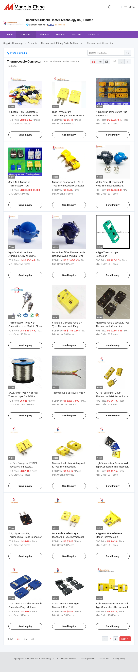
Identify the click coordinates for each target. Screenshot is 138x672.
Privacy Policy (119, 658)
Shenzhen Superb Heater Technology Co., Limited (59, 20)
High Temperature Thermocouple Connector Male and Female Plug (68, 115)
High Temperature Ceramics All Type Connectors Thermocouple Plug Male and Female (112, 607)
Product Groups (18, 52)
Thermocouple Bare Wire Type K (68, 392)
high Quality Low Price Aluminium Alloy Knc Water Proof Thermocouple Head (22, 256)
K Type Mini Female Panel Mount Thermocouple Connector (109, 537)
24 (18, 639)
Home (10, 34)
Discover (76, 34)
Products (28, 34)
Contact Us (94, 34)
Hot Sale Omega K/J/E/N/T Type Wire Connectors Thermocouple (22, 466)
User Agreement (88, 658)
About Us (44, 34)
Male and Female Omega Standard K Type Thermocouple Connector (68, 537)
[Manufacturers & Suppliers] (24, 7)
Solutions (61, 34)
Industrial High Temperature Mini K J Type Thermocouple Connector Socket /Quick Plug (24, 115)
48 (32, 638)
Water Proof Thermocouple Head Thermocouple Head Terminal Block (110, 185)
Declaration (104, 658)
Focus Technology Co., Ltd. (47, 658)
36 (25, 638)
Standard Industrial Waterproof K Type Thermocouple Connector (68, 466)
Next (123, 638)
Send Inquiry (25, 134)
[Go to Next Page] (128, 61)
